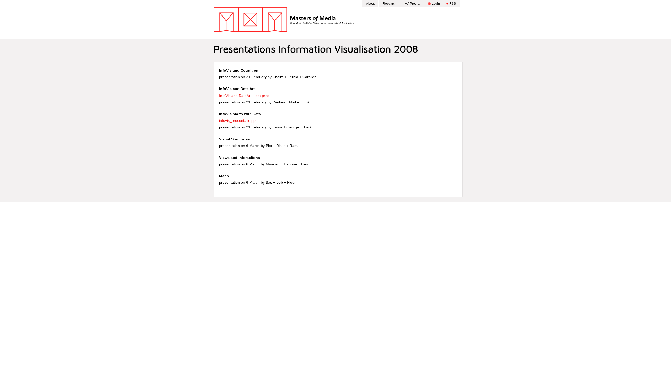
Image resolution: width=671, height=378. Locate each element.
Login (436, 4)
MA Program (413, 4)
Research (390, 4)
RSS (452, 4)
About (370, 4)
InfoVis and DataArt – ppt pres (244, 95)
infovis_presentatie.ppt (238, 120)
